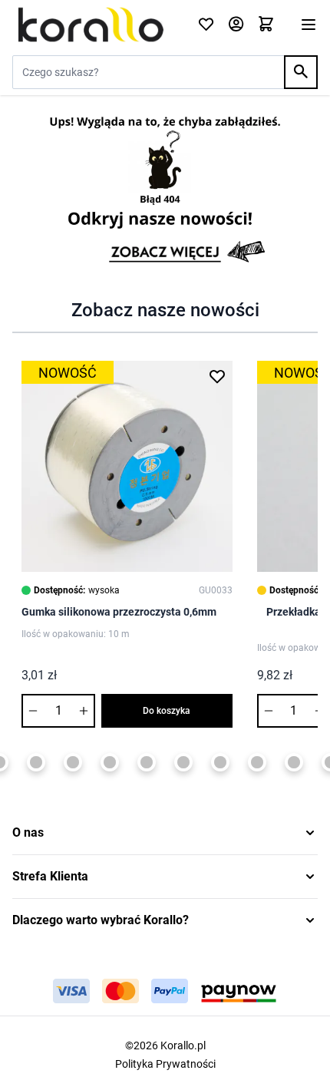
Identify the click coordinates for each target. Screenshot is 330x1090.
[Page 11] (257, 762)
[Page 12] (294, 762)
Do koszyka (166, 710)
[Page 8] (146, 762)
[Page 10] (220, 762)
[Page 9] (183, 762)
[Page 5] (36, 762)
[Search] (301, 72)
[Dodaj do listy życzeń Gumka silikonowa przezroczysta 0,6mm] (217, 376)
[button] (165, 832)
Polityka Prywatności (165, 1064)
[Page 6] (73, 762)
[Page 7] (110, 762)
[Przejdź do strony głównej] (95, 24)
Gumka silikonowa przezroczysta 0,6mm (118, 612)
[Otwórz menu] (308, 24)
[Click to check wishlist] (206, 25)
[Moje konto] (236, 25)
